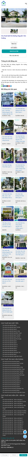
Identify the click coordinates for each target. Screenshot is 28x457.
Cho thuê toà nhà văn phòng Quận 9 (11, 365)
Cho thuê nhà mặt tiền (9, 323)
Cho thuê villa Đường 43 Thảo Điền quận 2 (20, 195)
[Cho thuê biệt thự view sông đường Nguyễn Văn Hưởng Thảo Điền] (20, 126)
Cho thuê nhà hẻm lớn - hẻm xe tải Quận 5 (13, 426)
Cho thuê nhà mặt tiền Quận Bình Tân (11, 352)
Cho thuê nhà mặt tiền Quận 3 (10, 342)
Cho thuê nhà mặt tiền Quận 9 (10, 329)
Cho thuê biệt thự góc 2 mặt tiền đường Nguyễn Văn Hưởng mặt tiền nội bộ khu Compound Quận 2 (7, 111)
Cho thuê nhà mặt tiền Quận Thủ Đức (11, 327)
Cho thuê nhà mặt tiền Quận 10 (10, 344)
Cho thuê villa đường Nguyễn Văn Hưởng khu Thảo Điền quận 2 (7, 253)
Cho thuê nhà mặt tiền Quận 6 (10, 350)
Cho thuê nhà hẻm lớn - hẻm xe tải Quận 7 (13, 431)
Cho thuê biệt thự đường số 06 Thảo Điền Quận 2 (20, 110)
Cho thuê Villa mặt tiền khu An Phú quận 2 (7, 281)
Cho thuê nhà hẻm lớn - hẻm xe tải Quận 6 (13, 428)
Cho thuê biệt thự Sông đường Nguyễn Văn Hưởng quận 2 (20, 225)
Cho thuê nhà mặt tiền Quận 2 (10, 341)
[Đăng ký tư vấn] (25, 436)
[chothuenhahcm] (3, 3)
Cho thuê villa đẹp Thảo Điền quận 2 (7, 166)
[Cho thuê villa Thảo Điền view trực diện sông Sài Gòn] (7, 127)
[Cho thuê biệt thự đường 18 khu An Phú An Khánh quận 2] (7, 299)
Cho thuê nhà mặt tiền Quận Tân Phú (11, 337)
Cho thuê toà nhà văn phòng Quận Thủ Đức (13, 363)
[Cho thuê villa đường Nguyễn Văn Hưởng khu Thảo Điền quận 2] (7, 241)
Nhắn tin (14, 455)
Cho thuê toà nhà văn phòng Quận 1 (11, 361)
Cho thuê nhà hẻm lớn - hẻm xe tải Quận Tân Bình (14, 411)
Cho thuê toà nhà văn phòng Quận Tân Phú (13, 373)
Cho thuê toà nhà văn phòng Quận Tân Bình (13, 371)
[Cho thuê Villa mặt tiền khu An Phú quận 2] (7, 270)
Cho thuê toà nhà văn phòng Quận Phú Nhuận (13, 375)
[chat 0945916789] (25, 432)
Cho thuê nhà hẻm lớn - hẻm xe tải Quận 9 (13, 403)
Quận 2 (4, 92)
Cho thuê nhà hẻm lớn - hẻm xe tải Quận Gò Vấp (14, 405)
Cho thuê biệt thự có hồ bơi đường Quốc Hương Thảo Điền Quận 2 (20, 167)
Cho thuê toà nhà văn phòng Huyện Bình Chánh (14, 392)
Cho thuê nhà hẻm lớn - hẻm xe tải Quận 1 (13, 399)
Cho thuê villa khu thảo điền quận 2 (20, 280)
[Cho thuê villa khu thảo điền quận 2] (20, 270)
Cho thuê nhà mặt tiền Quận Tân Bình (11, 335)
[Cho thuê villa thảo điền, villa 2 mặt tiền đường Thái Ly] (7, 184)
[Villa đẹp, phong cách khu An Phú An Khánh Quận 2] (7, 213)
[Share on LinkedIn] (11, 86)
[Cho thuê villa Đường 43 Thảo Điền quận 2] (20, 184)
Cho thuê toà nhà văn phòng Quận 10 (11, 381)
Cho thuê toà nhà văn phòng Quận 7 (11, 390)
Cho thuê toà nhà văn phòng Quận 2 (11, 377)
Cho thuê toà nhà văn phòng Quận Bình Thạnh (14, 369)
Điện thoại (23, 455)
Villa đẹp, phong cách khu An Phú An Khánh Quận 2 (6, 224)
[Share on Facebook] (3, 86)
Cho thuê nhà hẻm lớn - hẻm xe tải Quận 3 (13, 420)
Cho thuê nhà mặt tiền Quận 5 (10, 348)
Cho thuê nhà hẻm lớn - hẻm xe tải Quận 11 (13, 424)
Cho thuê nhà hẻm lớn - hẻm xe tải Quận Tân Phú (14, 413)
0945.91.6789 (14, 51)
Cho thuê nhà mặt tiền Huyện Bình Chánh (12, 356)
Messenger (5, 455)
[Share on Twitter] (5, 86)
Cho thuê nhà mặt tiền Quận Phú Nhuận (12, 339)
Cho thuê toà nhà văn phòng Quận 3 (11, 379)
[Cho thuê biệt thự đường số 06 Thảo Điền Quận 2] (20, 99)
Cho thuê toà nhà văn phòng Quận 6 (11, 386)
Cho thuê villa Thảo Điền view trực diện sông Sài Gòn (7, 138)
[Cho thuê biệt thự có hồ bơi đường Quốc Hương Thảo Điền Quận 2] (20, 155)
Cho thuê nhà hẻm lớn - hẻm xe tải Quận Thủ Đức (14, 401)
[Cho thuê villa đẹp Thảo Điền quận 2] (7, 155)
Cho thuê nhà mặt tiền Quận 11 (10, 346)
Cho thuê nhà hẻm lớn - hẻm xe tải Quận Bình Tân (14, 430)
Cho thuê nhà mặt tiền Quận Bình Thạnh (12, 333)
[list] (26, 89)
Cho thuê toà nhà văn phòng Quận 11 (11, 382)
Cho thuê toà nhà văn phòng (12, 359)
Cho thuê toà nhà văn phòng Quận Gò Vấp (13, 367)
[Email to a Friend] (7, 86)
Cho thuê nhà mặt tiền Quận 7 (10, 354)
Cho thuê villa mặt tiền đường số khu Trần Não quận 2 (20, 253)
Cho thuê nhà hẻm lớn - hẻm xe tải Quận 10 (13, 422)
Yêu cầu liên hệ (14, 55)
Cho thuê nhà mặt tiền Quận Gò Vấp (11, 331)
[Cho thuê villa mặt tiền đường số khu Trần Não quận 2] (20, 241)
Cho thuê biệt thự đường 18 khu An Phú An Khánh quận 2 (7, 311)
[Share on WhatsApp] (2, 86)
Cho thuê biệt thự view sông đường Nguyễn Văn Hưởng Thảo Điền (20, 138)
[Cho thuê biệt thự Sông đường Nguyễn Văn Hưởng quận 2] (20, 213)
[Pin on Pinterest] (9, 86)
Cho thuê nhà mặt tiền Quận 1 (10, 325)
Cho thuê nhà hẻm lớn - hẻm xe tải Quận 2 (13, 418)
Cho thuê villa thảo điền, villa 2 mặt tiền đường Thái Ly (7, 195)
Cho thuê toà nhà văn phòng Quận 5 (11, 384)
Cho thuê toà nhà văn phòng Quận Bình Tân (13, 388)
